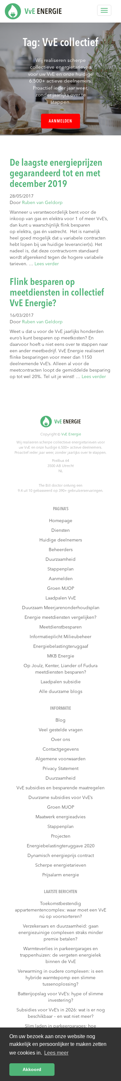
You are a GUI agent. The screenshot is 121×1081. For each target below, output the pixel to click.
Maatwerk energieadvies (60, 817)
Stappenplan (60, 569)
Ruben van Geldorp (42, 202)
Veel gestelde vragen (61, 730)
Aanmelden (60, 121)
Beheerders (61, 550)
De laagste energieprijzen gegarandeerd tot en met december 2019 (56, 173)
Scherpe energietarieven (60, 865)
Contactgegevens (61, 749)
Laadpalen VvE (60, 598)
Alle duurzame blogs (60, 691)
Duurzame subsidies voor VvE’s (60, 797)
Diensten (60, 530)
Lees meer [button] (56, 1053)
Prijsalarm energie (60, 875)
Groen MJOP (60, 588)
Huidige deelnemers (60, 540)
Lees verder (47, 264)
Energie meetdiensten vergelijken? (60, 617)
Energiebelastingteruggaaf (60, 646)
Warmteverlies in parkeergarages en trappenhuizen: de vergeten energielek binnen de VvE (60, 955)
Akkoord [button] (32, 1069)
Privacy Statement (60, 768)
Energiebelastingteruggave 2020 (61, 846)
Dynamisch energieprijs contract (60, 855)
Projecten (60, 836)
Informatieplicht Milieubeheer (60, 637)
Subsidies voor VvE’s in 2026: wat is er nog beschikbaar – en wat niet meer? (60, 1013)
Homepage (60, 521)
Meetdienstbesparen (60, 627)
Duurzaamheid (60, 559)
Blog (60, 720)
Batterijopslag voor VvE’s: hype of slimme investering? (60, 997)
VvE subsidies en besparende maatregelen (60, 788)
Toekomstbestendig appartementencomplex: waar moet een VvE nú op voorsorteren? (60, 910)
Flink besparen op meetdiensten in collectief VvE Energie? (57, 293)
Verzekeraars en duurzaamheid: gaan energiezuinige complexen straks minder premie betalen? (60, 932)
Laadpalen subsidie (61, 682)
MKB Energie (60, 656)
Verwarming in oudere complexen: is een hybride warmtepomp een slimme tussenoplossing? (60, 978)
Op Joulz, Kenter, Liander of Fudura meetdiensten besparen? (60, 669)
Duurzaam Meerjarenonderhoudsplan (60, 608)
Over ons (60, 739)
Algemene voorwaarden (60, 759)
